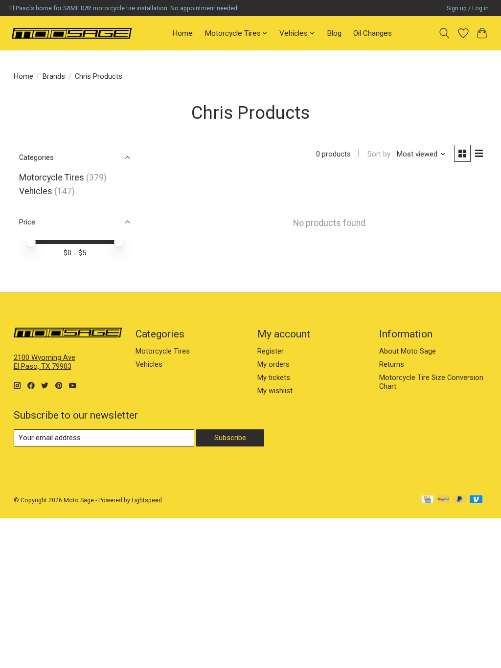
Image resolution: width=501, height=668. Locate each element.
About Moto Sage (407, 351)
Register (270, 351)
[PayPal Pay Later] (460, 500)
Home (182, 33)
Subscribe (230, 437)
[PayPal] (443, 500)
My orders (273, 364)
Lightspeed (147, 500)
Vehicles (35, 191)
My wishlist (275, 390)
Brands (54, 76)
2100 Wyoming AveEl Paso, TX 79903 (44, 362)
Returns (391, 364)
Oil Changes (372, 33)
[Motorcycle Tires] (72, 33)
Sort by (378, 154)
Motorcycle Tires (51, 177)
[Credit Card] (427, 500)
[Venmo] (476, 500)
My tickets (273, 377)
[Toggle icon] (444, 33)
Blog (334, 33)
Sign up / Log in (468, 8)
